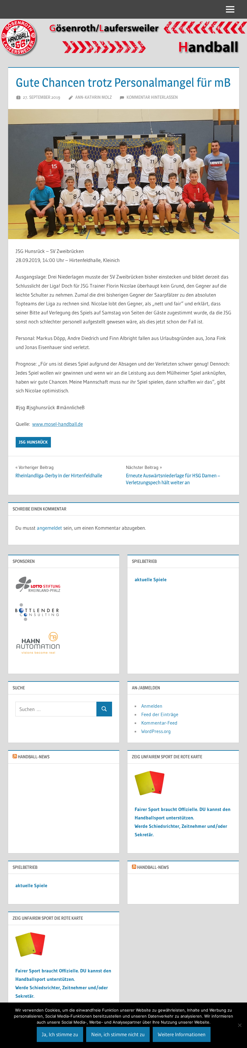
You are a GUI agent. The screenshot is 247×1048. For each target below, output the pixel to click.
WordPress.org (156, 731)
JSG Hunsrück (33, 442)
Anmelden (151, 706)
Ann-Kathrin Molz (93, 97)
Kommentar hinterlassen (152, 97)
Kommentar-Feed (159, 723)
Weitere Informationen (181, 1034)
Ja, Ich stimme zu (60, 1034)
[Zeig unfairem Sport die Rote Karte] (150, 794)
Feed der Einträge (159, 714)
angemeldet (49, 528)
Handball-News (33, 756)
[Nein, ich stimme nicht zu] (239, 1025)
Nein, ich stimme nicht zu (118, 1034)
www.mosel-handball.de (57, 424)
